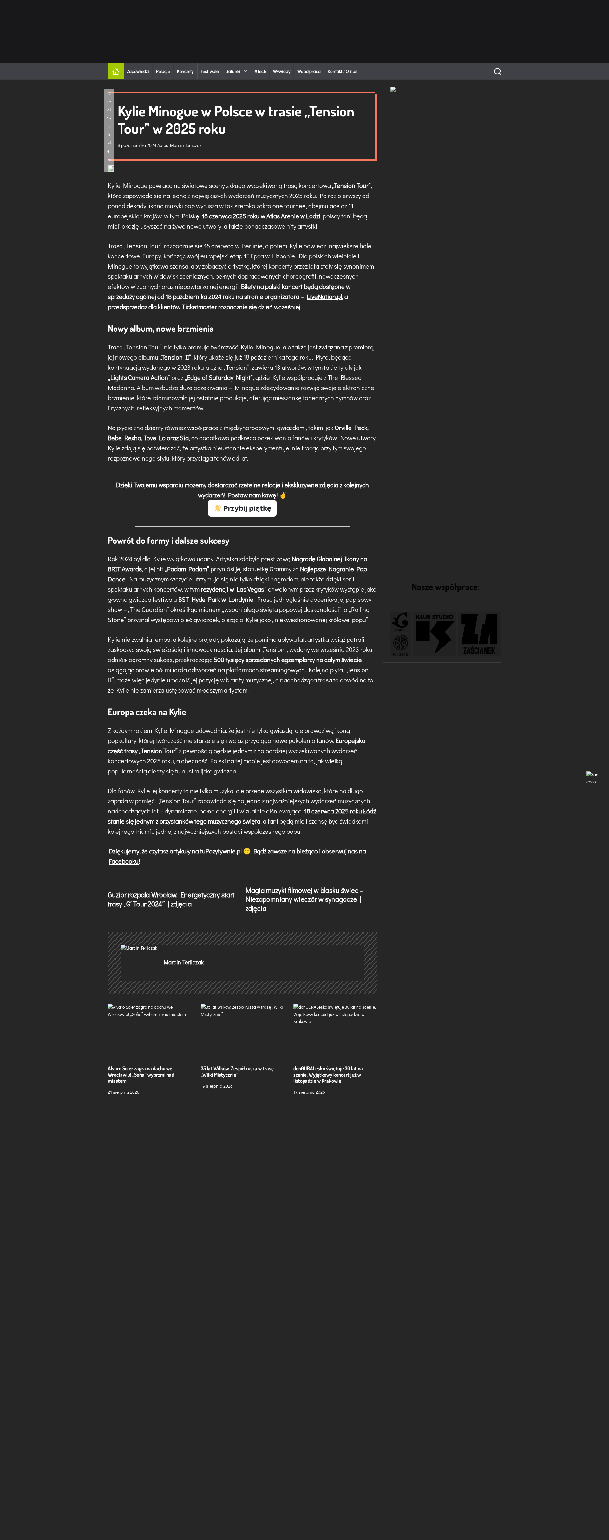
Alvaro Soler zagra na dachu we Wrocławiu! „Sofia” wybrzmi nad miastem (141, 1074)
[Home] (115, 71)
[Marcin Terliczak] (139, 948)
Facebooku (124, 861)
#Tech (260, 71)
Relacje (163, 71)
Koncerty (185, 71)
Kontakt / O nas (342, 71)
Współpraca (309, 71)
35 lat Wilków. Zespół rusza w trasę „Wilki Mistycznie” (237, 1071)
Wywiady (282, 71)
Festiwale (210, 71)
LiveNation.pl (324, 296)
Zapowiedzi (138, 71)
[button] (400, 622)
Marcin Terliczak (185, 145)
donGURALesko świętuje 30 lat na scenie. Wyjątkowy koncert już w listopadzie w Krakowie (328, 1074)
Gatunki (233, 71)
